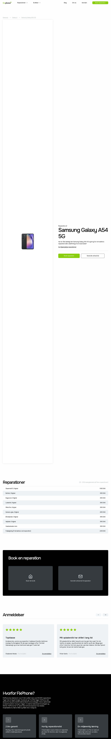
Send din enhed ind (93, 256)
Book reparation (100, 3)
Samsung (5, 17)
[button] (22, 2)
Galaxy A (14, 17)
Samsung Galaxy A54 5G (28, 17)
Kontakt (84, 2)
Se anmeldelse (46, 654)
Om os (74, 2)
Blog (65, 2)
